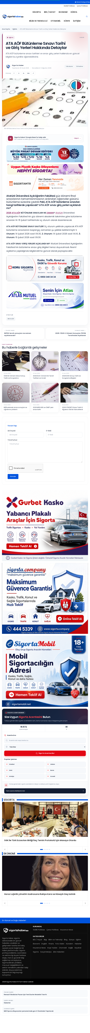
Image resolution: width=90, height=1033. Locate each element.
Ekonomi (63, 12)
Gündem (69, 944)
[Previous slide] (5, 849)
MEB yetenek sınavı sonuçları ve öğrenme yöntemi (15, 408)
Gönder (13, 476)
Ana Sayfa (6, 29)
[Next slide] (85, 849)
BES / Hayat (49, 12)
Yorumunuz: (12, 440)
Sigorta (36, 12)
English (44, 944)
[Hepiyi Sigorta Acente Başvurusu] (45, 169)
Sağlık (70, 948)
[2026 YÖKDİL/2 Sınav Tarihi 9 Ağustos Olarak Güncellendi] (74, 393)
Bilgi (45, 939)
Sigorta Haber (18, 65)
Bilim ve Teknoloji (38, 21)
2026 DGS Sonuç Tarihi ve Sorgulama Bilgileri (71, 377)
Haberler (78, 944)
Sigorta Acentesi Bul (46, 753)
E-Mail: (48, 431)
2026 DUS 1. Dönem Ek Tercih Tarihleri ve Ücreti (43, 377)
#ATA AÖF (11, 319)
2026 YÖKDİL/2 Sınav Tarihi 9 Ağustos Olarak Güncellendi (72, 408)
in (23, 73)
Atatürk (59, 212)
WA (28, 73)
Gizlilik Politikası (69, 6)
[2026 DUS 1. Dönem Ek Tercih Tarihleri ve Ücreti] (45, 361)
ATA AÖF (16, 212)
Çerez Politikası (82, 6)
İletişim (76, 21)
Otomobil (56, 21)
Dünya (74, 12)
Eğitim (15, 29)
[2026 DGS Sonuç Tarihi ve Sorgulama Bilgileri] (74, 361)
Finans (51, 944)
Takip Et (77, 138)
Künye (67, 21)
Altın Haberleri (58, 952)
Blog (65, 939)
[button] (41, 849)
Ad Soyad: (12, 431)
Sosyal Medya (45, 952)
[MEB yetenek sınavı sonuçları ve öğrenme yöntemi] (16, 393)
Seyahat (78, 948)
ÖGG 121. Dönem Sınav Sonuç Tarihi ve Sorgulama (14, 377)
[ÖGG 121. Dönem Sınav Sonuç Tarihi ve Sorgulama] (16, 361)
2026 (8, 212)
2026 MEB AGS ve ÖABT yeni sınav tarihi (43, 408)
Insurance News (66, 930)
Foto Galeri (59, 944)
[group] (45, 824)
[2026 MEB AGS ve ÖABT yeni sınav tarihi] (45, 393)
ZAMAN (50, 212)
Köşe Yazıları (52, 948)
